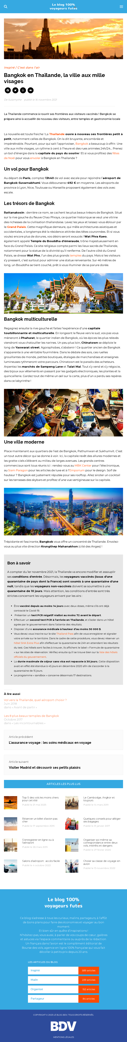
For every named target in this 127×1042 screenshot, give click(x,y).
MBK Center (83, 465)
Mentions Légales (63, 1037)
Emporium (77, 470)
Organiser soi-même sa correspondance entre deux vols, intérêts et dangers (100, 842)
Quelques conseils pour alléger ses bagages (102, 820)
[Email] (30, 90)
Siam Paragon (18, 470)
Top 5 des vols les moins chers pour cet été (40, 799)
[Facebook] (8, 90)
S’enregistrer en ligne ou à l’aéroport (38, 841)
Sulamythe (14, 99)
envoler (35, 158)
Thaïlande (56, 134)
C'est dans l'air (28, 67)
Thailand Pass (64, 633)
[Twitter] (15, 90)
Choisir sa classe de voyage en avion (101, 862)
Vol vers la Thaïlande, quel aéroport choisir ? (35, 700)
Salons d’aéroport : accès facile (41, 860)
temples (75, 255)
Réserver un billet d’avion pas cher (39, 820)
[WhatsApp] (23, 90)
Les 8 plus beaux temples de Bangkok (31, 716)
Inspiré (9, 67)
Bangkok (81, 143)
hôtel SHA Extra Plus (26, 643)
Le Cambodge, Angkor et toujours (99, 799)
